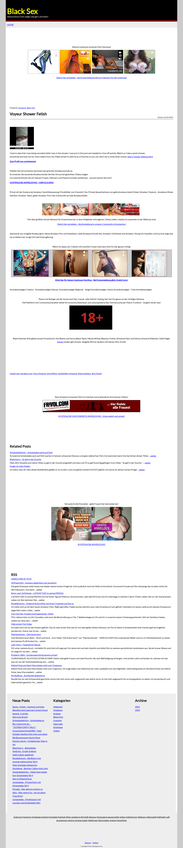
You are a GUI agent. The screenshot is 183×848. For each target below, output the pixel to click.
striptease (36, 817)
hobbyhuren (131, 817)
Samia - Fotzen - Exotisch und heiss (28, 706)
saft (168, 817)
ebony (130, 156)
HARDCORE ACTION (21, 578)
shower (137, 156)
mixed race (15, 373)
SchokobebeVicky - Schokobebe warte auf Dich (31, 452)
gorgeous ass (26, 373)
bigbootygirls (147, 156)
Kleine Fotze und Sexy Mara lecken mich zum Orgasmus (36, 665)
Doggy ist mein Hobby (20, 466)
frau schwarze (39, 373)
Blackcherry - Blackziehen (24, 748)
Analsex (57, 713)
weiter (153, 456)
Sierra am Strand (20, 717)
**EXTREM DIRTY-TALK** (24, 727)
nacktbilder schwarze (67, 373)
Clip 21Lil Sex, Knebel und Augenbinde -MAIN (32, 613)
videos (122, 817)
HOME (10, 24)
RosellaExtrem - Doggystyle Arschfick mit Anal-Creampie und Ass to (42, 603)
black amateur (84, 373)
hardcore (27, 817)
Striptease (58, 727)
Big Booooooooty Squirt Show (26, 737)
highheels (161, 817)
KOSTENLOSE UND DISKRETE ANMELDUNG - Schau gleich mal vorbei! (91, 416)
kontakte (53, 817)
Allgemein (58, 706)
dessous (92, 817)
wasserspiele (113, 817)
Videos (56, 730)
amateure (75, 817)
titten (68, 817)
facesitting (122, 820)
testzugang (102, 817)
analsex (113, 820)
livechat (61, 817)
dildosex (141, 817)
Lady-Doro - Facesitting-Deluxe (25, 644)
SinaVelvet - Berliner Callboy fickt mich (30, 768)
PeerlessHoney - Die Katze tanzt (26, 634)
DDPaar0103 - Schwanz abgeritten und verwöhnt (34, 583)
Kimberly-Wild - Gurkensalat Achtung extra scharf (34, 655)
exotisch (45, 817)
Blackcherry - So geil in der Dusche (25, 459)
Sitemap (88, 843)
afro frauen (97, 373)
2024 (137, 710)
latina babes (103, 820)
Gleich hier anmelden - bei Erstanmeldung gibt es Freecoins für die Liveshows (91, 77)
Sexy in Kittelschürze (22, 778)
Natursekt (58, 724)
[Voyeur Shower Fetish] (22, 148)
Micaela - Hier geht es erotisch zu (27, 789)
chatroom (17, 817)
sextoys (71, 820)
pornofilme (52, 373)
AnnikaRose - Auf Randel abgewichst (28, 675)
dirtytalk (84, 817)
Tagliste (95, 843)
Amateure (22, 108)
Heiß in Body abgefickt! (23, 754)
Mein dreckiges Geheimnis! (24, 765)
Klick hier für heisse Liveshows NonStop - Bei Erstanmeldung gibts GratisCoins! (91, 280)
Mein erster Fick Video (21, 624)
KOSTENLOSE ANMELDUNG (91, 544)
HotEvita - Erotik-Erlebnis (24, 751)
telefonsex (93, 820)
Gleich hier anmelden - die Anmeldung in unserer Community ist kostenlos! (91, 224)
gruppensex (61, 820)
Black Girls (31, 108)
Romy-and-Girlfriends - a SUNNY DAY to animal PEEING (37, 593)
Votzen (60, 342)
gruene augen (81, 820)
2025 (137, 706)
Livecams (57, 720)
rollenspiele (151, 817)
